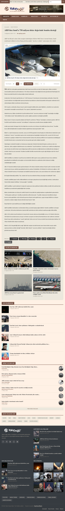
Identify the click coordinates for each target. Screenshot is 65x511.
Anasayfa (6, 27)
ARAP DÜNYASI (14, 27)
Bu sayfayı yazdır (21, 33)
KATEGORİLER (54, 16)
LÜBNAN (58, 418)
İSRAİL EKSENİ (52, 497)
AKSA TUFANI (13, 497)
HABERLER (25, 16)
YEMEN (25, 421)
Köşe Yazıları (51, 508)
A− (13, 83)
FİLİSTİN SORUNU (34, 421)
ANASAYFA (6, 16)
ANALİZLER (35, 16)
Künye (57, 508)
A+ (21, 83)
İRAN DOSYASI (30, 497)
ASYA (29, 418)
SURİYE (4, 421)
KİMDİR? (51, 418)
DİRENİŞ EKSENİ (11, 421)
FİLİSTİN (4, 418)
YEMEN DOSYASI (41, 497)
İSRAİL (14, 418)
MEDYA (5, 19)
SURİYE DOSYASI (7, 500)
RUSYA (33, 418)
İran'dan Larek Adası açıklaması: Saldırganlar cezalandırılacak (39, 1)
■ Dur (36, 83)
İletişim (61, 508)
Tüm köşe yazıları (32, 408)
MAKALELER (15, 16)
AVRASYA (20, 421)
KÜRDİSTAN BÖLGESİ (42, 418)
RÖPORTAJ (44, 16)
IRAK (10, 418)
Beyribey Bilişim (38, 506)
